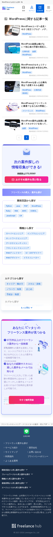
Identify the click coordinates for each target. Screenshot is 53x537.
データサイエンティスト (16, 243)
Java (18, 206)
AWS (24, 211)
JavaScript (10, 216)
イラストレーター (31, 258)
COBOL (33, 211)
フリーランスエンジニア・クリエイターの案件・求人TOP (24, 424)
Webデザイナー (13, 258)
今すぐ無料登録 (26, 400)
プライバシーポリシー (38, 456)
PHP (26, 206)
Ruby (8, 211)
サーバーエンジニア (14, 233)
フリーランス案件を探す (16, 443)
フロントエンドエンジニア (17, 248)
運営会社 (33, 448)
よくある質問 (11, 461)
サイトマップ (11, 452)
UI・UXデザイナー (33, 253)
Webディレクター (13, 253)
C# (20, 216)
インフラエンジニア (36, 233)
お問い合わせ (35, 452)
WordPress (36, 206)
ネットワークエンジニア (16, 238)
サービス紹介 (11, 448)
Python (9, 206)
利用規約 (9, 456)
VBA (16, 211)
